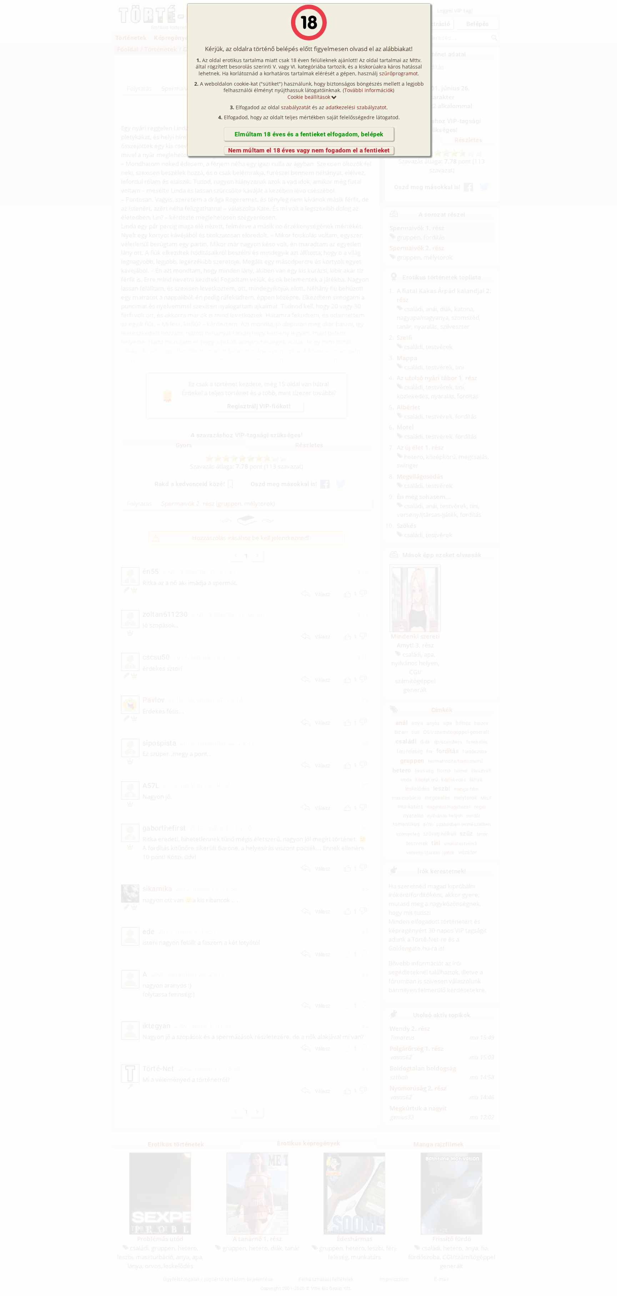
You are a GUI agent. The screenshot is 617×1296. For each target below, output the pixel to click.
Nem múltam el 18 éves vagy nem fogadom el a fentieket (309, 150)
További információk (368, 90)
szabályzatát (296, 107)
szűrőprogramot (398, 73)
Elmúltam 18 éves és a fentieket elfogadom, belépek (309, 134)
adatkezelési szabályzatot (356, 107)
